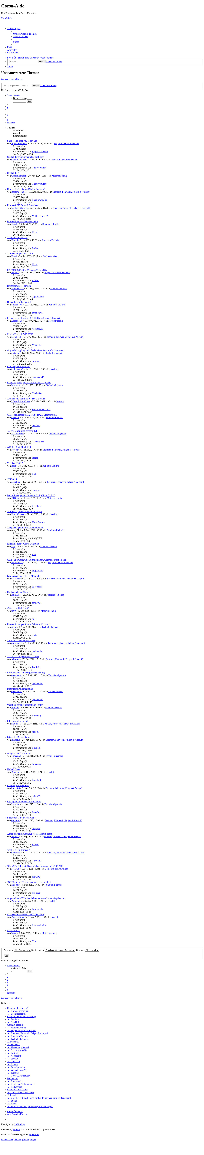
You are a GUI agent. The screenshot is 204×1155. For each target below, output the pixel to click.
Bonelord (15, 772)
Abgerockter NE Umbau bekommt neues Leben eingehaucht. (36, 898)
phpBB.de (34, 1134)
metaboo (15, 353)
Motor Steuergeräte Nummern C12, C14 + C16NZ (31, 495)
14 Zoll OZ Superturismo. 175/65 (23, 656)
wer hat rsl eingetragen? (18, 850)
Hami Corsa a (17, 514)
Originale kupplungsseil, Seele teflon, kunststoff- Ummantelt (35, 350)
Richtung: (80, 950)
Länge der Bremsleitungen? (20, 737)
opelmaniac (16, 643)
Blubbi (14, 240)
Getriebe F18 (13, 930)
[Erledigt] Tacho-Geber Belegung (23, 543)
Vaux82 (15, 272)
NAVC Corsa (13, 769)
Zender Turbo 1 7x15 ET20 (20, 334)
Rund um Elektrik (50, 224)
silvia (13, 627)
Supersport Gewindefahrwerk (21, 640)
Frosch (14, 449)
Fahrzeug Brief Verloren (18, 366)
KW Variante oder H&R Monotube (23, 576)
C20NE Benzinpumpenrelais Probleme (25, 157)
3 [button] (7, 109)
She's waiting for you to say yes (22, 141)
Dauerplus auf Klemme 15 (19, 302)
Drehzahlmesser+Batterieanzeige (22, 221)
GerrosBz (15, 852)
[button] (13, 95)
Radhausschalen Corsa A (19, 592)
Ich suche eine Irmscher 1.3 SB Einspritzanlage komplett (33, 318)
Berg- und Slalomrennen (56, 868)
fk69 (13, 611)
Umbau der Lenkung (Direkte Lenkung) (26, 189)
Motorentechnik (59, 175)
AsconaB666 (17, 433)
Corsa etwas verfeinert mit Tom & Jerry (25, 914)
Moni (13, 933)
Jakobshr (15, 659)
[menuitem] (25, 34)
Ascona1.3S (17, 320)
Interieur (54, 369)
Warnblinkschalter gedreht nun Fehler (25, 705)
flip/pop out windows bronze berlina (24, 801)
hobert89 (15, 788)
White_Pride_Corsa (20, 401)
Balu (13, 466)
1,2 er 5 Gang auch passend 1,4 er (23, 431)
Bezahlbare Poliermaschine (20, 688)
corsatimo (15, 482)
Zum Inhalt (6, 18)
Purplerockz (17, 562)
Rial (13, 546)
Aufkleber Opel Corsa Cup (20, 253)
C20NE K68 (13, 173)
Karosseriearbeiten (55, 594)
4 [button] (7, 112)
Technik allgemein (54, 353)
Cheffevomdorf (18, 159)
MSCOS (15, 868)
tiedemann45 (17, 369)
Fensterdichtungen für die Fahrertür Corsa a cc (29, 624)
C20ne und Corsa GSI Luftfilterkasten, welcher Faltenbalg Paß (36, 560)
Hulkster (15, 885)
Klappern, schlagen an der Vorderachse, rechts (29, 382)
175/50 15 (12, 479)
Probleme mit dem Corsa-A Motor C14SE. (27, 269)
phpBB (16, 1129)
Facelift (50, 772)
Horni (14, 224)
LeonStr (15, 804)
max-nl (14, 723)
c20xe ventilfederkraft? (18, 608)
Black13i (15, 740)
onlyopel (15, 820)
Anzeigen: (9, 950)
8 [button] (7, 120)
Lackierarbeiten (50, 256)
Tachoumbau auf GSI (17, 237)
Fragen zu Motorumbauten (66, 143)
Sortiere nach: (38, 950)
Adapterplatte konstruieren (19, 753)
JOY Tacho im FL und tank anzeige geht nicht (29, 882)
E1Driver (15, 498)
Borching (15, 707)
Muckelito (16, 385)
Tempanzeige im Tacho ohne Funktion (25, 527)
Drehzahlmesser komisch (19, 286)
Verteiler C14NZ (15, 463)
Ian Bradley (19, 1124)
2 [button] (7, 106)
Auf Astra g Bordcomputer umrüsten (24, 511)
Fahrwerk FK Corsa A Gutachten (23, 205)
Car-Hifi (55, 917)
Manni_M (16, 337)
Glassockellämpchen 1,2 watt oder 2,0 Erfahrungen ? (32, 415)
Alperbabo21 (17, 288)
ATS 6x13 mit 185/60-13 (19, 447)
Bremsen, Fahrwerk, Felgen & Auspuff (71, 192)
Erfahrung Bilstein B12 (18, 785)
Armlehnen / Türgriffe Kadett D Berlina (26, 398)
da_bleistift (16, 578)
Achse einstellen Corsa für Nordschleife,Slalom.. (30, 834)
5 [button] (7, 114)
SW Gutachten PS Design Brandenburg (26, 672)
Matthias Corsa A (19, 208)
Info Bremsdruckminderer (19, 721)
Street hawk (17, 304)
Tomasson (16, 756)
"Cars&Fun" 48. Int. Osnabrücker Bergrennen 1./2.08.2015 (35, 866)
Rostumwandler (18, 192)
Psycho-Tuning (18, 917)
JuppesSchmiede (19, 143)
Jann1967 (15, 594)
